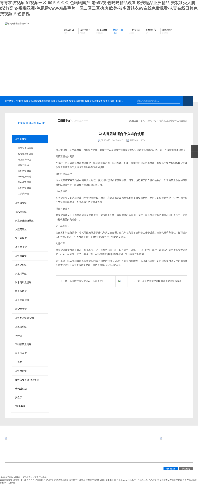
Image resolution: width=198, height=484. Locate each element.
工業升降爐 (23, 193)
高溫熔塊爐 (21, 203)
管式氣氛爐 (21, 238)
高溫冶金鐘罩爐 (25, 148)
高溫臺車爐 (21, 256)
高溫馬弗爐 (21, 247)
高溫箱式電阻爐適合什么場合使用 (86, 281)
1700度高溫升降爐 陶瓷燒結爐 (99, 101)
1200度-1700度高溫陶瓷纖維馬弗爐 (33, 101)
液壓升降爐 (23, 165)
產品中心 (42, 449)
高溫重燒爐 (21, 291)
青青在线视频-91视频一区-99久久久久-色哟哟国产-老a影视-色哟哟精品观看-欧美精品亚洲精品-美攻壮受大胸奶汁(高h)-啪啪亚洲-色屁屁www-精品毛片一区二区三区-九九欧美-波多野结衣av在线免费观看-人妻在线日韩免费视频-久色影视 (99, 8)
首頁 (142, 120)
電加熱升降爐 (24, 159)
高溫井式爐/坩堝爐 (24, 318)
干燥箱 (18, 362)
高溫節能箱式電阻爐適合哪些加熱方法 (161, 281)
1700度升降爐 (24, 188)
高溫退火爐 (21, 265)
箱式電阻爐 (21, 211)
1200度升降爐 (24, 171)
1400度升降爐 (24, 176)
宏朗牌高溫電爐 (23, 344)
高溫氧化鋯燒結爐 (24, 220)
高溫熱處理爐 (22, 300)
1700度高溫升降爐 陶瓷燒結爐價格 (67, 101)
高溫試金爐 (21, 353)
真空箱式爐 (21, 309)
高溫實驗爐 (21, 371)
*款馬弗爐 (20, 406)
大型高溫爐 (21, 229)
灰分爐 (18, 335)
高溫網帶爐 (21, 273)
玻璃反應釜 (21, 388)
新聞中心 (152, 120)
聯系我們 (68, 449)
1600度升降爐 (24, 182)
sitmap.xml (171, 468)
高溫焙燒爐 (21, 326)
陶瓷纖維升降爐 (25, 154)
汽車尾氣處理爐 (23, 282)
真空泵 (18, 397)
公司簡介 (16, 449)
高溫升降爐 (21, 139)
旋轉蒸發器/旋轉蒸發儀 (27, 380)
